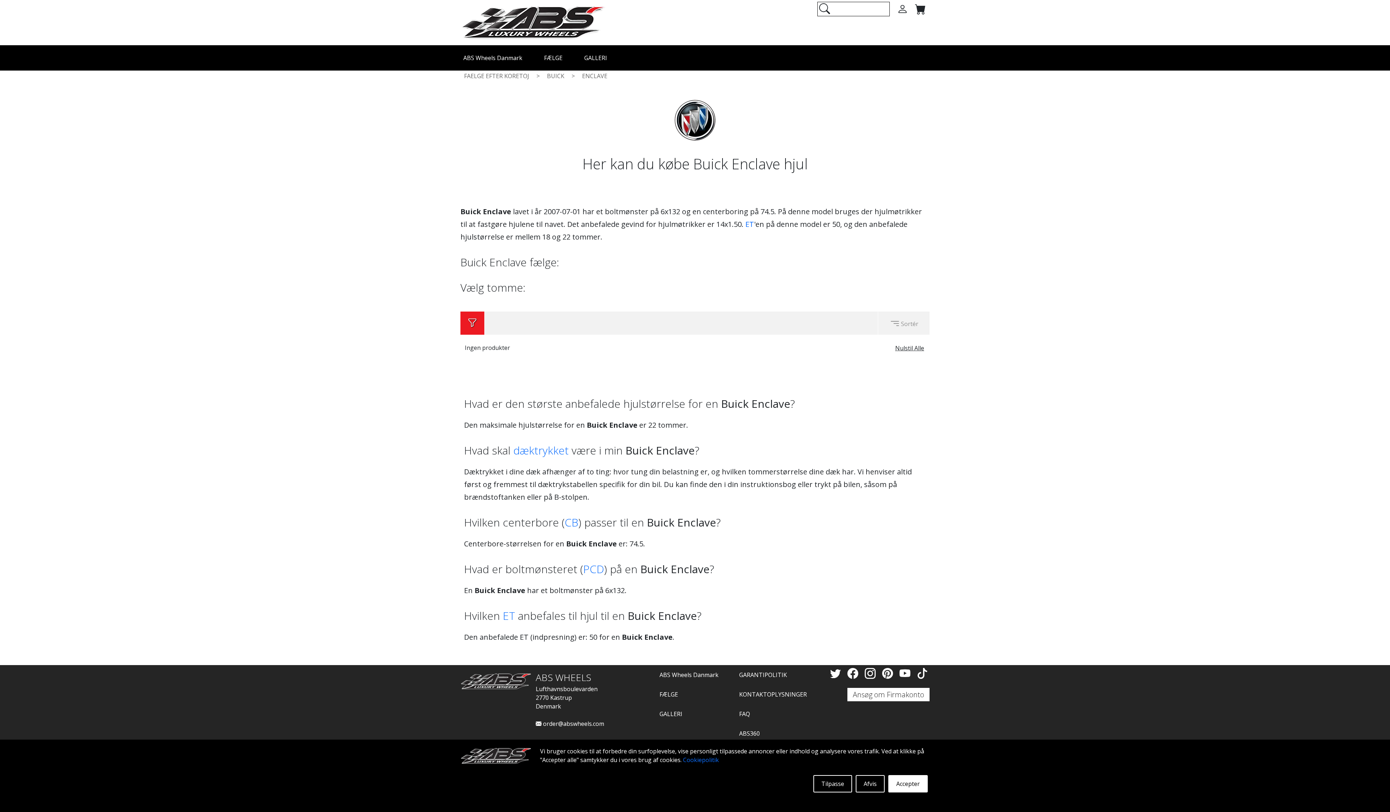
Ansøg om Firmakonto (888, 694)
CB (571, 522)
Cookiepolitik (701, 760)
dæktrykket (541, 450)
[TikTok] (922, 673)
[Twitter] (837, 673)
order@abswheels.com (573, 724)
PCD (593, 569)
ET (749, 224)
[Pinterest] (889, 673)
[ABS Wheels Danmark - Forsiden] (532, 22)
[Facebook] (854, 673)
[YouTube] (906, 673)
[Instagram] (871, 673)
